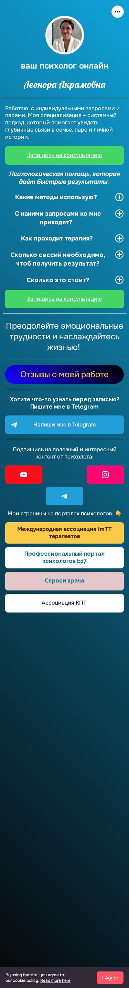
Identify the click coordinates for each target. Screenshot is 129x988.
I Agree (110, 978)
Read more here (55, 980)
